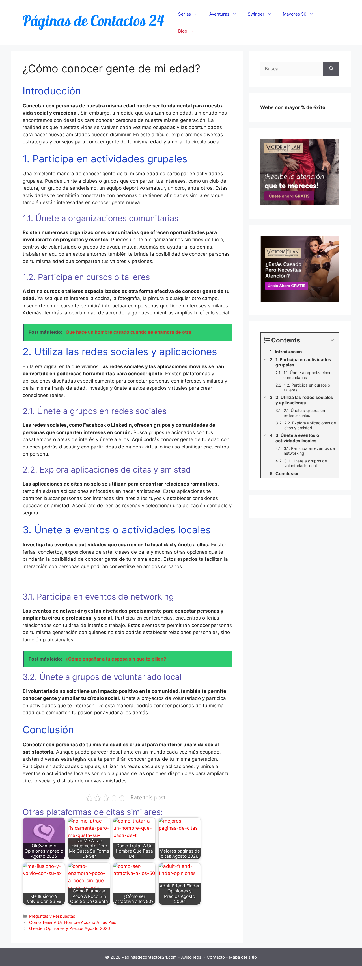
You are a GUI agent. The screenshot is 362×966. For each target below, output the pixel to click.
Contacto (216, 957)
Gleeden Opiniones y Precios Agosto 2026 (69, 928)
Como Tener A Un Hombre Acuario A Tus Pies (72, 922)
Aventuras (219, 14)
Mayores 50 (294, 14)
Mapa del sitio (243, 957)
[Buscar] (331, 69)
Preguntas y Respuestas (52, 916)
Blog (182, 31)
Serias (184, 14)
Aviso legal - (194, 957)
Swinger (256, 14)
